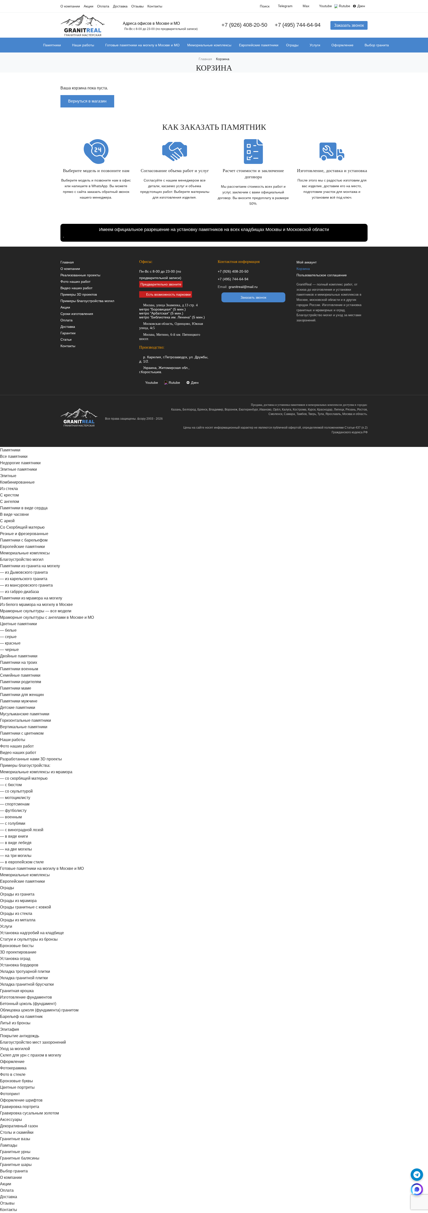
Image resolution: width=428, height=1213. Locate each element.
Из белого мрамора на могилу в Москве (36, 604)
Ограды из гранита (17, 894)
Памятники (52, 45)
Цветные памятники (18, 624)
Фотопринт (10, 1094)
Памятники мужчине (18, 701)
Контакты (154, 6)
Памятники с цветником (22, 733)
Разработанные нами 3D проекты (31, 759)
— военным (11, 817)
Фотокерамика (13, 1068)
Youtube (325, 6)
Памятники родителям (20, 682)
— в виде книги (14, 836)
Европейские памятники (258, 45)
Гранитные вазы (15, 1139)
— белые (8, 630)
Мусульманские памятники (24, 714)
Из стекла (9, 489)
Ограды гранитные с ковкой (25, 907)
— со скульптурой (16, 791)
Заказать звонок (349, 25)
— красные (10, 643)
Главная (67, 262)
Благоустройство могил (21, 559)
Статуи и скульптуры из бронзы (29, 939)
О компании (70, 6)
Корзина (303, 269)
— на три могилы (15, 855)
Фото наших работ (75, 282)
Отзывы (137, 6)
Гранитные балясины (19, 1158)
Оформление (342, 45)
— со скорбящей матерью (24, 778)
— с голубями (12, 823)
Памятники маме (15, 688)
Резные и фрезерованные (24, 534)
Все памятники (13, 456)
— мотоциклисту (15, 798)
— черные (9, 649)
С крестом (9, 495)
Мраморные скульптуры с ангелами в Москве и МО (47, 617)
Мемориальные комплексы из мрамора (36, 772)
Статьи (66, 339)
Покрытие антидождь (19, 1036)
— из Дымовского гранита (24, 572)
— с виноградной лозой (21, 830)
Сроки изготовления (76, 314)
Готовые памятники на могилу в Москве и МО (142, 45)
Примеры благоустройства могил (87, 301)
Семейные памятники (20, 675)
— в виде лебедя (15, 843)
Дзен (361, 6)
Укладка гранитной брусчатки (27, 984)
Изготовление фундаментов (26, 997)
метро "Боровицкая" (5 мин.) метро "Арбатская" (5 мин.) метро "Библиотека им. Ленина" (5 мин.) (172, 311)
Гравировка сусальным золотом (29, 1113)
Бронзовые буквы (16, 1081)
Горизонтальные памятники (25, 720)
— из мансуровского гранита (26, 585)
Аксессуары (11, 1119)
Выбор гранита (377, 45)
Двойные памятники (18, 656)
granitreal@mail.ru (243, 287)
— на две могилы (16, 849)
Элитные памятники (18, 469)
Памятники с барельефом (24, 540)
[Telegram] (417, 1174)
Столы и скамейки (16, 1132)
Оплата (103, 6)
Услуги (315, 45)
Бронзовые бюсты (17, 946)
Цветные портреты (17, 1087)
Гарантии (68, 333)
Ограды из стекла (16, 913)
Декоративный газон (19, 1126)
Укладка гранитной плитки (24, 978)
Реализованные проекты (80, 275)
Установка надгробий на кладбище (32, 933)
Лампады (8, 1145)
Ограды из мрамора (18, 901)
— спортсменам (14, 804)
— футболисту (13, 810)
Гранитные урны (15, 1152)
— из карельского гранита (23, 579)
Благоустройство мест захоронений (33, 1042)
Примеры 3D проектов (78, 294)
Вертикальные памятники (23, 727)
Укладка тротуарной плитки (25, 971)
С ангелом (9, 501)
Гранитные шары (16, 1164)
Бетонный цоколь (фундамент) (28, 1004)
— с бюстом (11, 785)
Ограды (292, 45)
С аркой (7, 521)
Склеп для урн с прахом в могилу (30, 1055)
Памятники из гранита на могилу (30, 566)
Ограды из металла (17, 920)
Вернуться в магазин (87, 101)
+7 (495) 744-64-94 (298, 25)
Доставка (120, 6)
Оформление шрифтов (21, 1100)
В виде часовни (14, 514)
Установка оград (15, 958)
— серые (8, 637)
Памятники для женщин (22, 695)
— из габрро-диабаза (19, 592)
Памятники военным (19, 669)
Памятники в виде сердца (24, 508)
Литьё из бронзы (15, 1023)
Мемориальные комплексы (209, 45)
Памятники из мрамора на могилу (31, 598)
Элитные (8, 476)
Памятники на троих (18, 662)
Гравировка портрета (19, 1107)
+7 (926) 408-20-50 (244, 25)
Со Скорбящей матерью (22, 527)
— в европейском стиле (22, 862)
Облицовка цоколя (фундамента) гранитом (39, 1010)
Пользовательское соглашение (321, 275)
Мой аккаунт (306, 262)
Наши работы (83, 45)
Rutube (344, 6)
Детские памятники (17, 707)
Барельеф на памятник (21, 1016)
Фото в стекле (13, 1074)
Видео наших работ (76, 288)
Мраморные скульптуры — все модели (35, 611)
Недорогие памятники (20, 463)
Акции (88, 6)
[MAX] (417, 1189)
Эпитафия (9, 1029)
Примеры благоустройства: (25, 765)
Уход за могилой (15, 1049)
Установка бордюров (19, 965)
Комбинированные (17, 482)
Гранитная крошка (17, 991)
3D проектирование (18, 952)
